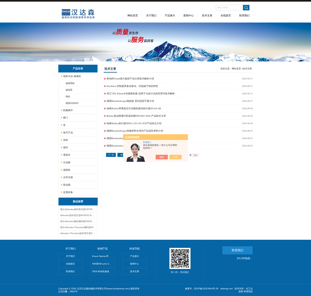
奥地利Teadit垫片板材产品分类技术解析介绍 (130, 78)
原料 (65, 140)
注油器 (66, 162)
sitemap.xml (226, 288)
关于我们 (151, 15)
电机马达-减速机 (72, 76)
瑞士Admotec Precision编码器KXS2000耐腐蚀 (78, 227)
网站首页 (132, 15)
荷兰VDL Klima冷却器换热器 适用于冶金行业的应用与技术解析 (141, 93)
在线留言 (226, 15)
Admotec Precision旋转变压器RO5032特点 (78, 233)
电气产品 (68, 132)
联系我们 (244, 15)
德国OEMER (72, 103)
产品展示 (170, 15)
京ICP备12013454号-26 (206, 288)
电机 (68, 96)
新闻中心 (188, 15)
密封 (65, 147)
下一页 (111, 155)
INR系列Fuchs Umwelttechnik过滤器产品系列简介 (103, 263)
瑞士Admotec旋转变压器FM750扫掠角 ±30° (78, 209)
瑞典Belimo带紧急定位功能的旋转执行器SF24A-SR (134, 108)
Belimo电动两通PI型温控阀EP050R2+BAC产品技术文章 (136, 116)
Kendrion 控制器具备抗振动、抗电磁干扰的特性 (132, 86)
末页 (122, 155)
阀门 (65, 117)
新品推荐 (78, 201)
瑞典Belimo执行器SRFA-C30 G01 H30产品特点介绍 (134, 123)
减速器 (69, 90)
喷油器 (66, 184)
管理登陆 (248, 291)
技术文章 (207, 15)
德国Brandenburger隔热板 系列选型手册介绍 (130, 101)
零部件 (66, 155)
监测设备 (68, 192)
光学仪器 (68, 177)
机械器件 (68, 110)
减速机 (66, 169)
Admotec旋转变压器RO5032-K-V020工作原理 (78, 215)
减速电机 (70, 83)
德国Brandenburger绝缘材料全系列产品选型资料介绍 (135, 131)
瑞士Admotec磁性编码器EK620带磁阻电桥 (78, 221)
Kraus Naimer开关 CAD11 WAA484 (103, 256)
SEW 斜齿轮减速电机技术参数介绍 (103, 271)
